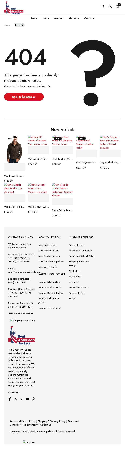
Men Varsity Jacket (48, 267)
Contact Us (74, 271)
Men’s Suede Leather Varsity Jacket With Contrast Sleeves (62, 210)
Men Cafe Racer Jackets (51, 261)
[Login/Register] (110, 6)
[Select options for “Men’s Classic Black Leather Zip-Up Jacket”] (14, 198)
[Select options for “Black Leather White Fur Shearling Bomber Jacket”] (62, 150)
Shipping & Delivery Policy (51, 421)
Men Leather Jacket (48, 250)
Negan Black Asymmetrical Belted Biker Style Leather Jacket (110, 162)
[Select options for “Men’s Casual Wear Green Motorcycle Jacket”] (38, 198)
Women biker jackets (49, 282)
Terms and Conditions (80, 250)
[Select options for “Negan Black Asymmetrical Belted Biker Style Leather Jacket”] (110, 154)
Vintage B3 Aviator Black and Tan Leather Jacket (38, 159)
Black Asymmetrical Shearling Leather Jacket (86, 162)
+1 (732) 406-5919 (19, 280)
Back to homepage (24, 97)
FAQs (72, 298)
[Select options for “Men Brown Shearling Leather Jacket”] (14, 167)
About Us (74, 282)
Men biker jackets (48, 245)
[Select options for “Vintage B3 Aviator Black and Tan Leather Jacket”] (38, 150)
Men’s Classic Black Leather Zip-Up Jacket (14, 206)
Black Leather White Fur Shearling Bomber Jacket (62, 159)
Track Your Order (78, 287)
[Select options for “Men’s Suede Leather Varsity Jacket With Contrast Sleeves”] (62, 201)
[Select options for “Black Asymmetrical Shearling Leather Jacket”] (86, 154)
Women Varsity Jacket (50, 308)
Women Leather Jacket (50, 287)
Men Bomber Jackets (49, 256)
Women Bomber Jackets (51, 293)
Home (7, 25)
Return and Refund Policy (82, 256)
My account (75, 276)
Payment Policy (76, 293)
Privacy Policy (76, 245)
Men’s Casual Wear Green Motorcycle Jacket (38, 206)
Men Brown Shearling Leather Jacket (14, 176)
